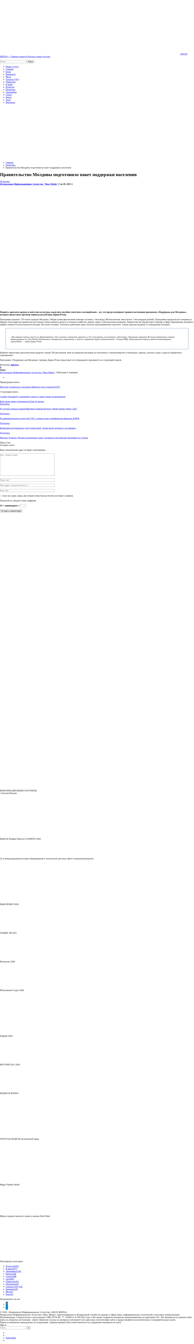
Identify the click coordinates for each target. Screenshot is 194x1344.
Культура (10, 87)
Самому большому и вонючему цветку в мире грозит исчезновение (32, 396)
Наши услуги (12, 66)
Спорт (9, 94)
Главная (9, 69)
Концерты (10, 74)
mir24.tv (14, 365)
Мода (8, 77)
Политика (10, 89)
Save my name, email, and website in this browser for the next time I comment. (38, 496)
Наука (9, 97)
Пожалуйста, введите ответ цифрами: (18, 500)
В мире (9, 84)
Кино (8, 72)
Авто (8, 100)
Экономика (11, 92)
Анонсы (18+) (12, 79)
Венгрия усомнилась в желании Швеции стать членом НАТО (30, 387)
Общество (10, 82)
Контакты (10, 102)
